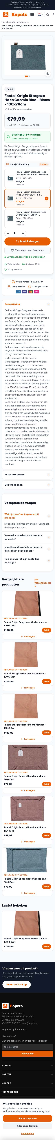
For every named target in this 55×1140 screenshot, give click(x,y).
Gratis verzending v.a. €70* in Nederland (27, 2)
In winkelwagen (29, 241)
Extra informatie (15, 474)
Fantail (10, 22)
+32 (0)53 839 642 (11, 1023)
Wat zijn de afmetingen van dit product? (21, 516)
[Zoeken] (47, 14)
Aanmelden (28, 1053)
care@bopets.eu (30, 1023)
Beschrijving (12, 304)
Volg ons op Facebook (14, 1029)
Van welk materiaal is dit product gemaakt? (23, 537)
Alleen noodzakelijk (27, 1126)
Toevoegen (29, 636)
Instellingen (27, 1133)
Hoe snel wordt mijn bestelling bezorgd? (21, 561)
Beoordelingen (14, 484)
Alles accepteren (27, 1118)
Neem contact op (16, 984)
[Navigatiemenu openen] (32, 14)
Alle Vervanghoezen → (42, 583)
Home (4, 22)
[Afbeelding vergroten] (48, 74)
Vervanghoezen (21, 22)
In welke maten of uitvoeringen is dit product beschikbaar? (23, 549)
